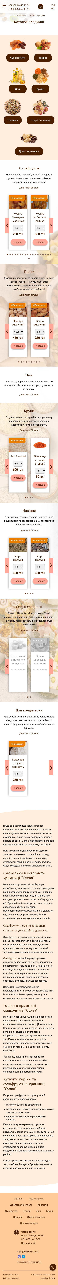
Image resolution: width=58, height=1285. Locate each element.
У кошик (18, 242)
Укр (53, 4)
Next (51, 225)
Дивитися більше (29, 187)
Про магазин (36, 1198)
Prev (7, 225)
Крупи (49, 1211)
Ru (52, 8)
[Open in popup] (53, 1267)
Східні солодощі (36, 1217)
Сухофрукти (9, 958)
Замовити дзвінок (29, 1262)
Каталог (19, 1198)
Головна (20, 15)
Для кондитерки (29, 1223)
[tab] (7, 254)
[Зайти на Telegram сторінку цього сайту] (23, 1256)
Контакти (43, 1204)
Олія (38, 1211)
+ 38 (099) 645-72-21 (28, 1251)
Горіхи (26, 1211)
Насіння (17, 1217)
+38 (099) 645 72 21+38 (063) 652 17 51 (19, 7)
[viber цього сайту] (19, 1256)
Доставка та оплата (21, 1204)
